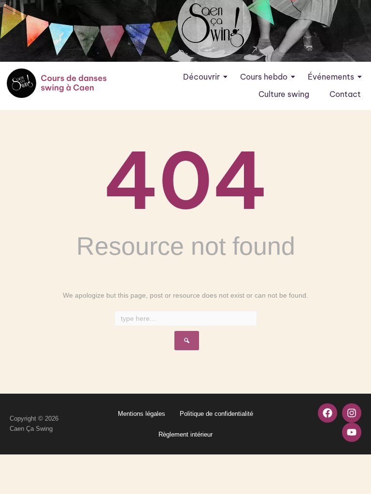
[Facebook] (327, 413)
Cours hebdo (263, 77)
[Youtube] (351, 432)
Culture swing (283, 94)
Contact (345, 94)
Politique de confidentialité (216, 413)
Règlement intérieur (185, 434)
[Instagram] (351, 413)
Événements (331, 77)
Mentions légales (141, 413)
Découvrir (201, 77)
